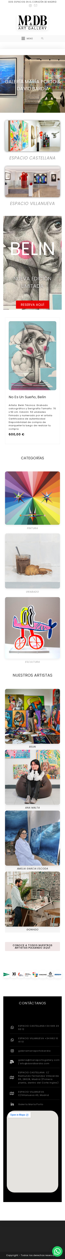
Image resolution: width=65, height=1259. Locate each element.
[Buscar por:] (42, 38)
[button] (57, 1251)
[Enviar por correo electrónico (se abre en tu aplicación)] (35, 5)
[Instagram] (30, 5)
